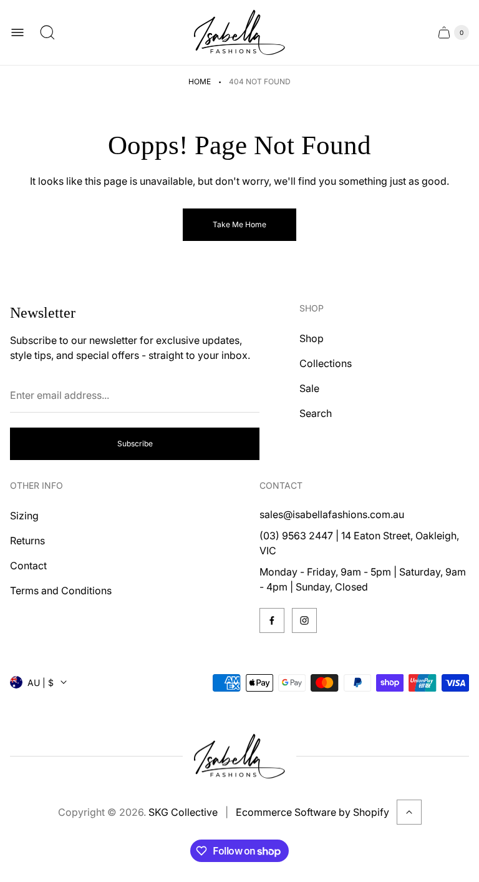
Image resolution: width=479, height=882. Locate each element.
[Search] (47, 32)
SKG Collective (183, 812)
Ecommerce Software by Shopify (312, 812)
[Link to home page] (239, 756)
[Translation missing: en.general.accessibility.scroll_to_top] (409, 812)
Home (199, 81)
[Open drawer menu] (17, 32)
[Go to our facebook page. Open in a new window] (271, 620)
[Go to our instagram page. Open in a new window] (304, 620)
